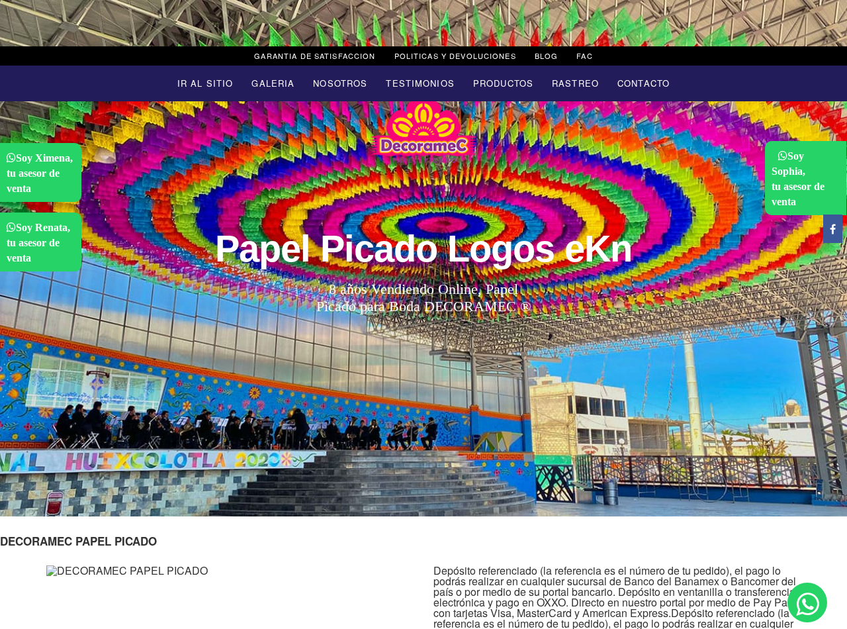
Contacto (643, 83)
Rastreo (575, 83)
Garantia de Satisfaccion (314, 55)
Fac (584, 55)
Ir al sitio (205, 83)
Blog (546, 55)
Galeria (272, 83)
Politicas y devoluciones (455, 55)
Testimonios (420, 83)
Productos (503, 83)
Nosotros (340, 83)
